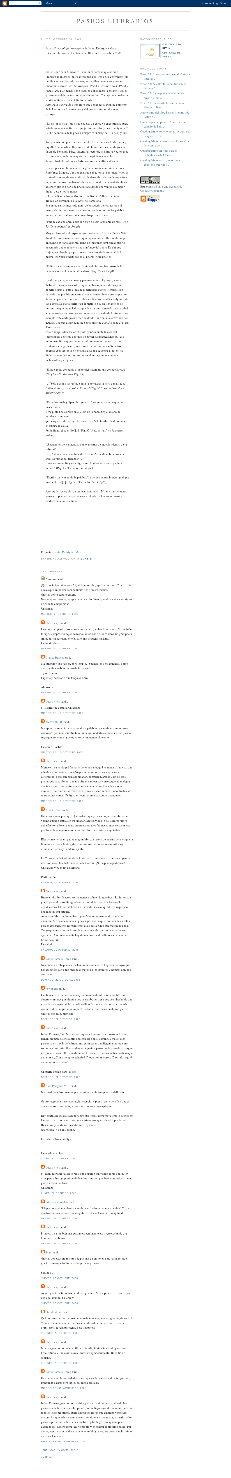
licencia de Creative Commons (161, 188)
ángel (49, 1252)
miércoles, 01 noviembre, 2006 (63, 1388)
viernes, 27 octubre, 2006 (60, 1333)
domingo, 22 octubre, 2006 (60, 980)
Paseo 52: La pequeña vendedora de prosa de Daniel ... (162, 95)
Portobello (52, 988)
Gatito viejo (53, 623)
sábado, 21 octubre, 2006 (60, 882)
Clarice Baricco (55, 657)
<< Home (46, 1457)
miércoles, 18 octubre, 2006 (62, 713)
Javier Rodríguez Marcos (69, 552)
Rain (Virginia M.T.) (58, 1086)
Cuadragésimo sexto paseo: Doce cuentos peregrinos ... (160, 162)
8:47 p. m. (87, 559)
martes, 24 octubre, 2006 (60, 1218)
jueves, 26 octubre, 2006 (59, 1278)
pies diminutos (55, 1312)
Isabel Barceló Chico (58, 959)
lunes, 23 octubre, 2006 (58, 1158)
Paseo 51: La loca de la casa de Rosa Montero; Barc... (162, 105)
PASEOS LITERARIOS (115, 21)
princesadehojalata (57, 1202)
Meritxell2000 (54, 722)
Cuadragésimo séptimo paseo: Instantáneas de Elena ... (158, 152)
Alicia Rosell (54, 810)
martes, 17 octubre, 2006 (60, 614)
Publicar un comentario (60, 1450)
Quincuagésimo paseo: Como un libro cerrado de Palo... (163, 124)
